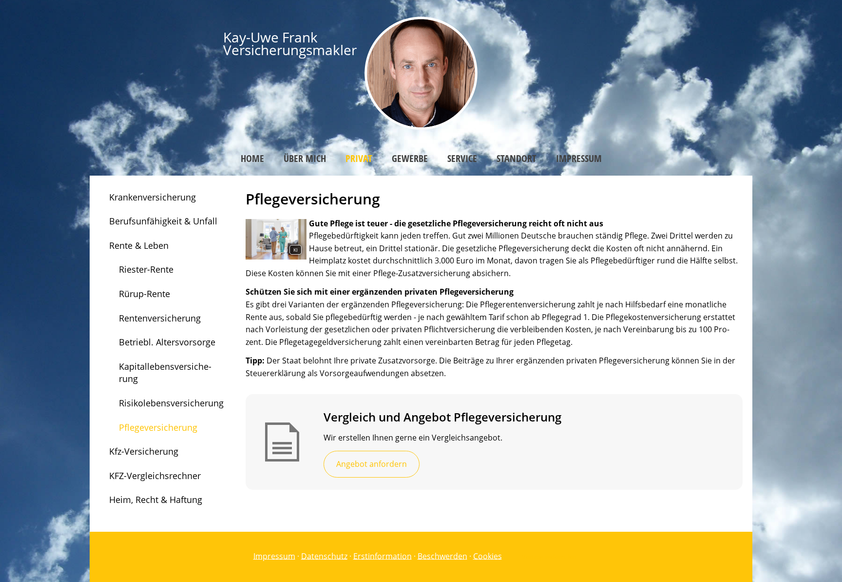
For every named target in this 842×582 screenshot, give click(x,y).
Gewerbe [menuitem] (410, 158)
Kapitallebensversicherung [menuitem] (165, 373)
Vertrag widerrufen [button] (549, 556)
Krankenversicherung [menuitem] (152, 197)
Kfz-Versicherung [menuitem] (143, 451)
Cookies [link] (487, 555)
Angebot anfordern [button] (371, 464)
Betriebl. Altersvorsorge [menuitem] (167, 342)
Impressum (274, 555)
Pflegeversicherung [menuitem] (158, 427)
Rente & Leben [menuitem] (139, 245)
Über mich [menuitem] (305, 158)
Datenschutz (324, 555)
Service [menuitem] (462, 158)
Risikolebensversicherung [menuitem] (171, 403)
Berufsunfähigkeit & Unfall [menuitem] (163, 221)
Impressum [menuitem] (579, 158)
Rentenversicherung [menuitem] (160, 318)
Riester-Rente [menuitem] (146, 269)
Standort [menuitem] (516, 158)
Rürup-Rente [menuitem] (144, 294)
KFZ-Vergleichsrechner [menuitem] (155, 476)
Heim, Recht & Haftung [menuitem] (155, 499)
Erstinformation (382, 555)
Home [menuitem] (252, 158)
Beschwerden (442, 555)
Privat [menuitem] (358, 158)
